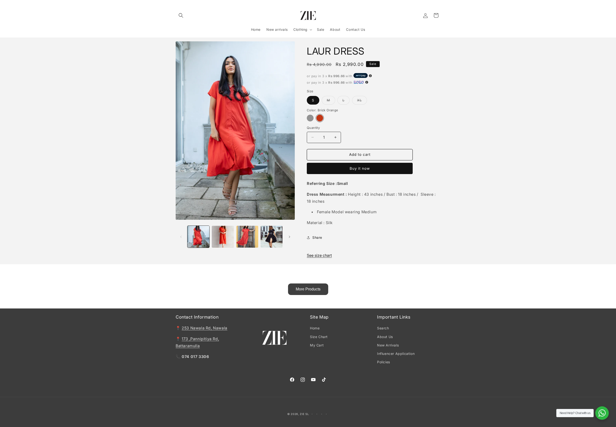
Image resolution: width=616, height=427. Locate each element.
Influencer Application (396, 354)
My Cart (317, 345)
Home (315, 328)
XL (362, 101)
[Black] (310, 118)
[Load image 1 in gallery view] (198, 237)
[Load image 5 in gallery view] (271, 237)
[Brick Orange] (319, 118)
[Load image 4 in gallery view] (247, 237)
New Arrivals (388, 345)
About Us (385, 337)
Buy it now (360, 168)
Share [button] (317, 237)
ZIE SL (304, 414)
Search (383, 328)
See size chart (319, 255)
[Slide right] (289, 237)
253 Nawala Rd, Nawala (204, 328)
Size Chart (319, 337)
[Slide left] (181, 237)
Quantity (313, 128)
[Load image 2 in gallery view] (223, 237)
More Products (308, 289)
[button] (181, 15)
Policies (383, 362)
